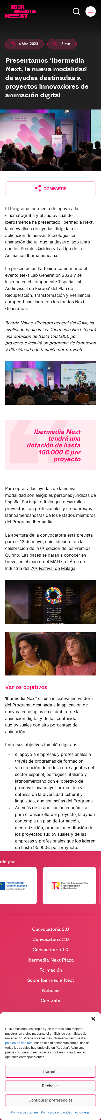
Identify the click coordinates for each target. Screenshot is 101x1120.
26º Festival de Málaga (53, 569)
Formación (50, 970)
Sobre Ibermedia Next (50, 980)
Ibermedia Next (77, 222)
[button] (93, 1018)
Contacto (50, 1000)
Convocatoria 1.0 (50, 949)
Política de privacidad (56, 1112)
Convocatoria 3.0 (50, 929)
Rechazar (50, 1086)
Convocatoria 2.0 (50, 939)
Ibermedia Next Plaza (50, 959)
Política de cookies (24, 1112)
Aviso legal (82, 1112)
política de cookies (18, 1043)
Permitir (50, 1072)
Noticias (51, 990)
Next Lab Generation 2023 (46, 275)
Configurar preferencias (50, 1100)
